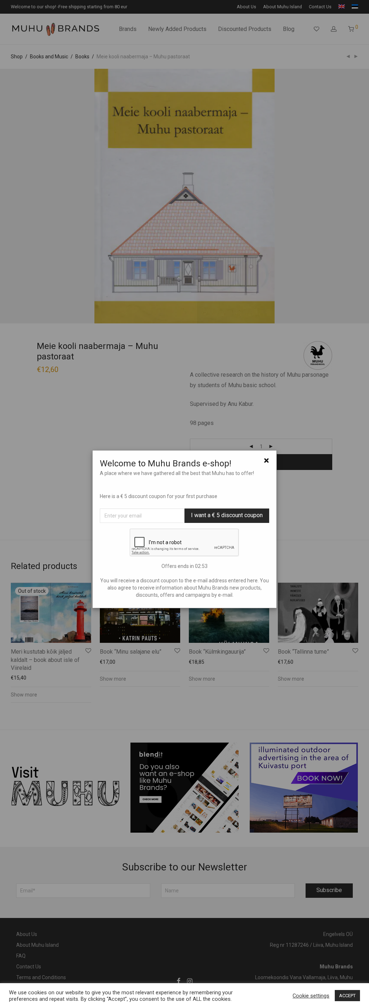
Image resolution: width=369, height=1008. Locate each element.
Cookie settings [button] (311, 996)
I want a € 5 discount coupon (227, 515)
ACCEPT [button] (347, 995)
